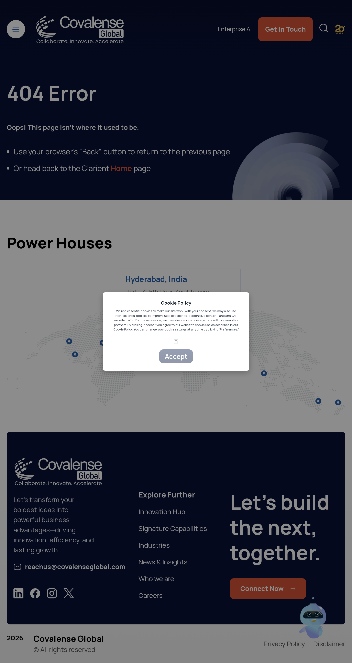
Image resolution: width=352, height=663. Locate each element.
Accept (176, 356)
